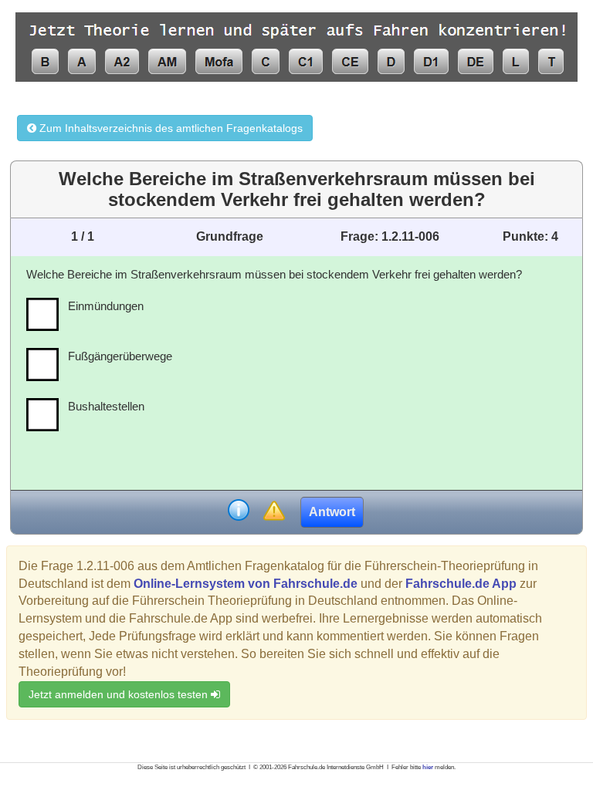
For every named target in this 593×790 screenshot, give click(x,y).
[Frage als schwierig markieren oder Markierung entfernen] (274, 511)
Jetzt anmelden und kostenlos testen (120, 694)
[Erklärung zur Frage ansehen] (238, 512)
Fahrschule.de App (461, 583)
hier (427, 767)
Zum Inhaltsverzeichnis (169, 128)
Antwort (332, 511)
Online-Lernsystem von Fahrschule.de (245, 583)
